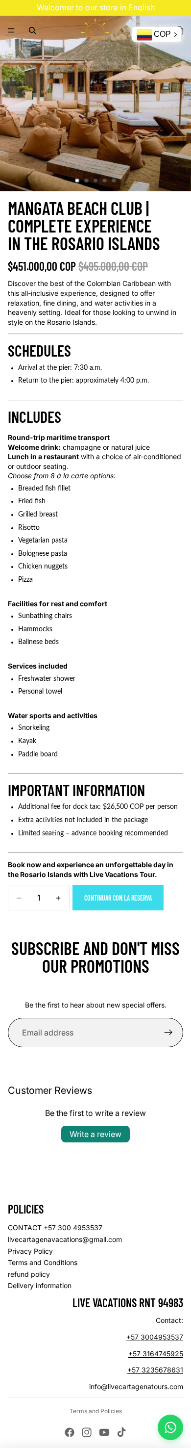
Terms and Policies (96, 1411)
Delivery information (40, 1285)
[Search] (32, 30)
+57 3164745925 (155, 1353)
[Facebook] (69, 1432)
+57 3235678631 (155, 1370)
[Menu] (11, 30)
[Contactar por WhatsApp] (170, 1427)
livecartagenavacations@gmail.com (65, 1239)
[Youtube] (104, 1432)
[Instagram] (87, 1432)
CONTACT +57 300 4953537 (55, 1227)
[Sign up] (168, 1032)
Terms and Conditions (42, 1262)
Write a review (95, 1134)
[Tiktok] (121, 1432)
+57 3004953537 (154, 1337)
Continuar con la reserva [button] (118, 898)
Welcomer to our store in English (96, 7)
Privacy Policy (30, 1251)
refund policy (29, 1274)
